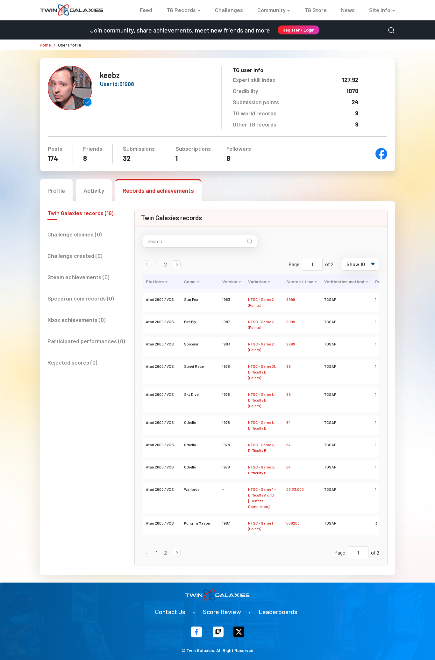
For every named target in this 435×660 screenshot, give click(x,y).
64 (288, 422)
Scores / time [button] (299, 281)
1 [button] (157, 264)
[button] (177, 264)
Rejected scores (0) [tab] (72, 362)
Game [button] (190, 281)
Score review (222, 611)
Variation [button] (257, 281)
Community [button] (271, 9)
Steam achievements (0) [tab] (78, 276)
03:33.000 (295, 489)
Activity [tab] (93, 190)
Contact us (170, 611)
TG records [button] (181, 9)
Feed (146, 9)
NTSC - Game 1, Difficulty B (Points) (261, 400)
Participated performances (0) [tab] (86, 341)
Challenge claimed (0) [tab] (74, 234)
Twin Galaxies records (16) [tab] (80, 212)
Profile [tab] (56, 190)
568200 (293, 523)
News (348, 9)
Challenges (229, 9)
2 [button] (165, 264)
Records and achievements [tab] (158, 190)
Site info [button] (379, 9)
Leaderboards (278, 611)
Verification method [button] (344, 281)
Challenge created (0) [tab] (74, 255)
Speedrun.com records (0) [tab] (80, 298)
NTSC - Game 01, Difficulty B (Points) (262, 372)
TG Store (315, 9)
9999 (290, 299)
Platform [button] (155, 281)
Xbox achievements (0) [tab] (76, 319)
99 (288, 366)
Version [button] (229, 281)
